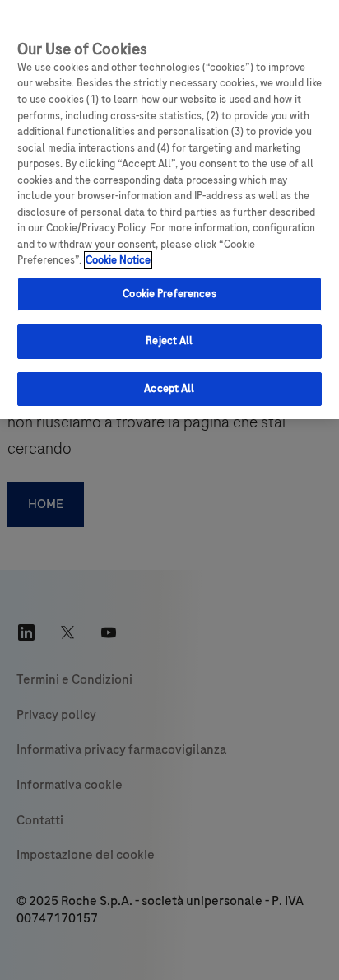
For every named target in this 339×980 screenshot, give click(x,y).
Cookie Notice (118, 260)
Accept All (169, 388)
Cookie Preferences (169, 294)
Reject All (169, 341)
